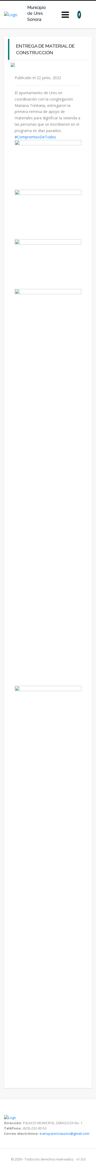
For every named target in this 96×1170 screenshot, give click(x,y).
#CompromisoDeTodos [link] (35, 136)
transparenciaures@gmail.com (64, 1133)
